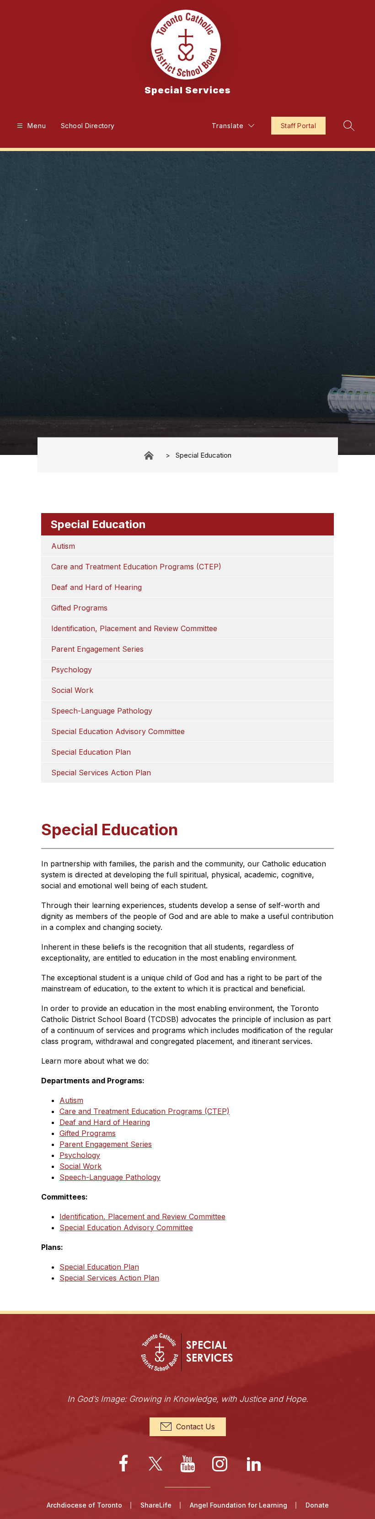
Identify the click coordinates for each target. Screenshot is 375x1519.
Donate (317, 1505)
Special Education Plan (91, 752)
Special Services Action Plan (101, 772)
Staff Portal (298, 126)
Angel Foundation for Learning (238, 1505)
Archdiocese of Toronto (84, 1505)
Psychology (71, 669)
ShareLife (155, 1505)
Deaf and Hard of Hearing (96, 587)
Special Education (203, 455)
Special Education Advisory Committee (118, 731)
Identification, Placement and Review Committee (134, 628)
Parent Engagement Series (97, 649)
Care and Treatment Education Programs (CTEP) (136, 566)
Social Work (72, 690)
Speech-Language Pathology (101, 710)
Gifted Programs (79, 607)
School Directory (88, 126)
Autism (63, 546)
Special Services (149, 455)
